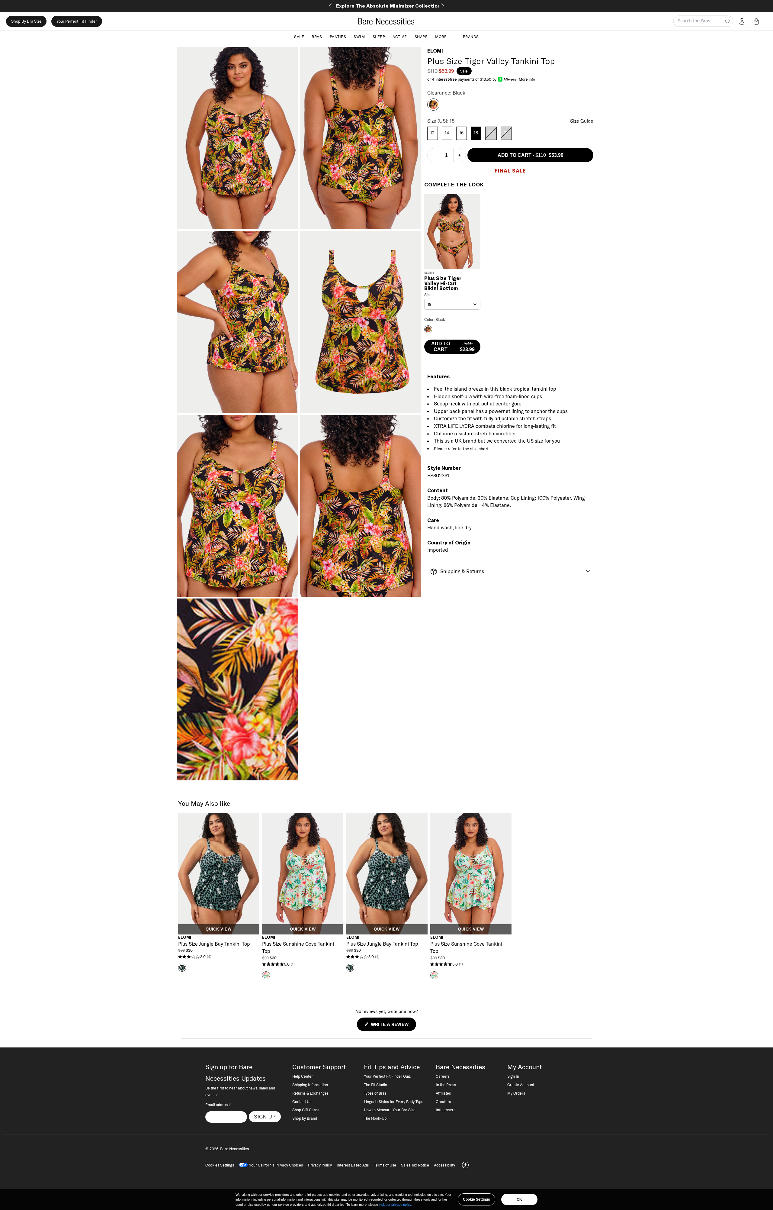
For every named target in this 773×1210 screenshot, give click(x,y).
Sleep (379, 36)
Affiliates (443, 1093)
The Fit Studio (375, 1084)
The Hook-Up (375, 1118)
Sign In (513, 1076)
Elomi (435, 51)
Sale (299, 36)
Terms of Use (385, 1165)
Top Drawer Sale (386, 6)
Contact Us (301, 1101)
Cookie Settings (476, 1199)
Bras (317, 36)
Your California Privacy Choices (276, 1165)
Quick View (218, 929)
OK (519, 1199)
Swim (359, 36)
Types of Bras (375, 1093)
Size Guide (581, 121)
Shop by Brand (304, 1118)
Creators (443, 1101)
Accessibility (444, 1165)
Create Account (520, 1084)
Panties (338, 36)
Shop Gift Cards (305, 1109)
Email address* (218, 1104)
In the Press (446, 1084)
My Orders (516, 1093)
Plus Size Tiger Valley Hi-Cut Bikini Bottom (442, 283)
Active (400, 36)
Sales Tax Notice (415, 1165)
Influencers (445, 1109)
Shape (421, 36)
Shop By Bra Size (26, 21)
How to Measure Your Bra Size (389, 1109)
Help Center (302, 1076)
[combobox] (452, 304)
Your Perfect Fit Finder (76, 21)
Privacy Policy (320, 1165)
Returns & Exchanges (310, 1093)
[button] (758, 21)
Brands (471, 36)
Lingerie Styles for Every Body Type (393, 1101)
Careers (443, 1076)
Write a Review (393, 1026)
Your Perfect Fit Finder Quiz (387, 1076)
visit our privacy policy (395, 1204)
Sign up (265, 1116)
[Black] (433, 109)
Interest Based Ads (353, 1165)
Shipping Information (310, 1084)
